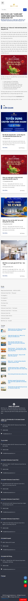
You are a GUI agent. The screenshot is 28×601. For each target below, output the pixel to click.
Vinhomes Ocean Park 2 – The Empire (9, 308)
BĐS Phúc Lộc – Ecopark (6, 320)
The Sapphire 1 (4, 295)
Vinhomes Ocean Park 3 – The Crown (9, 310)
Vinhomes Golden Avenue (6, 315)
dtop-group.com (23, 597)
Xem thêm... (5, 147)
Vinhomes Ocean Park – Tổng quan (8, 293)
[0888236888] (25, 586)
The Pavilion (3, 305)
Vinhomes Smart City (5, 313)
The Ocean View (4, 303)
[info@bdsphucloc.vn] (25, 581)
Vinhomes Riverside (5, 318)
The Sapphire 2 (4, 298)
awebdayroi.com (5, 598)
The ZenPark (3, 300)
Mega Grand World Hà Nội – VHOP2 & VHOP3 (10, 290)
